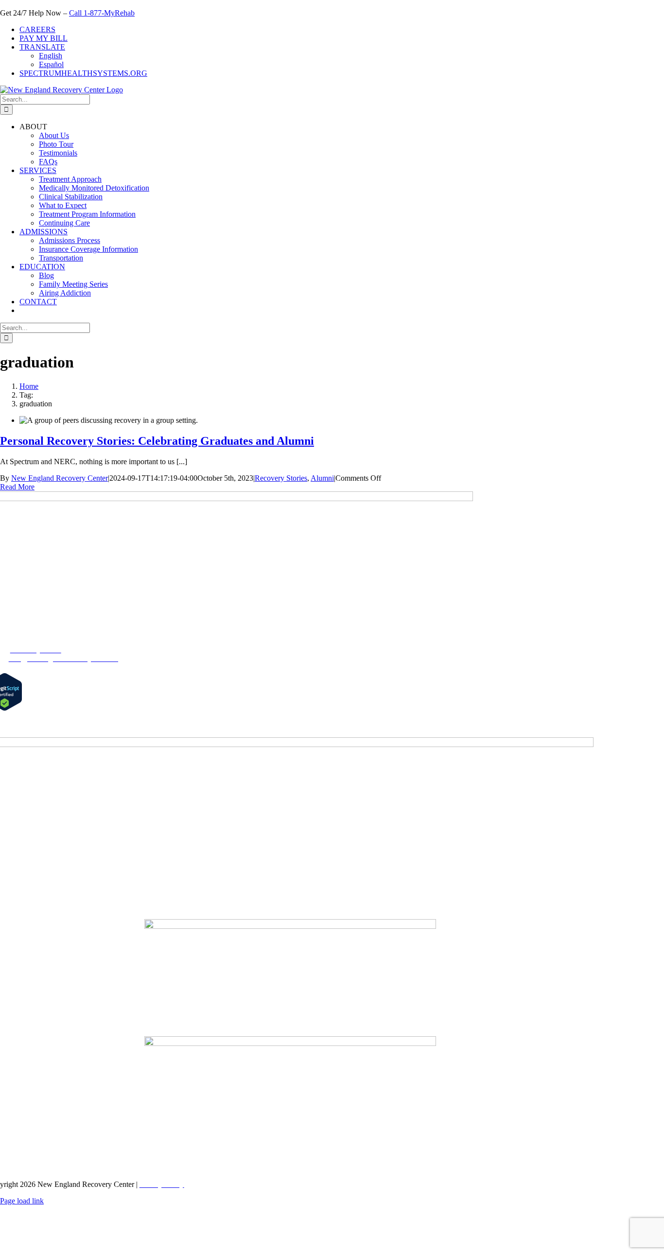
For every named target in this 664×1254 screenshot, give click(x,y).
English (50, 56)
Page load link (22, 1201)
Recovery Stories (281, 478)
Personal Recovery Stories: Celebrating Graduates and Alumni (157, 441)
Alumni (322, 478)
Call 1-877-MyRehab (102, 13)
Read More (17, 487)
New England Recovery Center (59, 478)
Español (51, 64)
